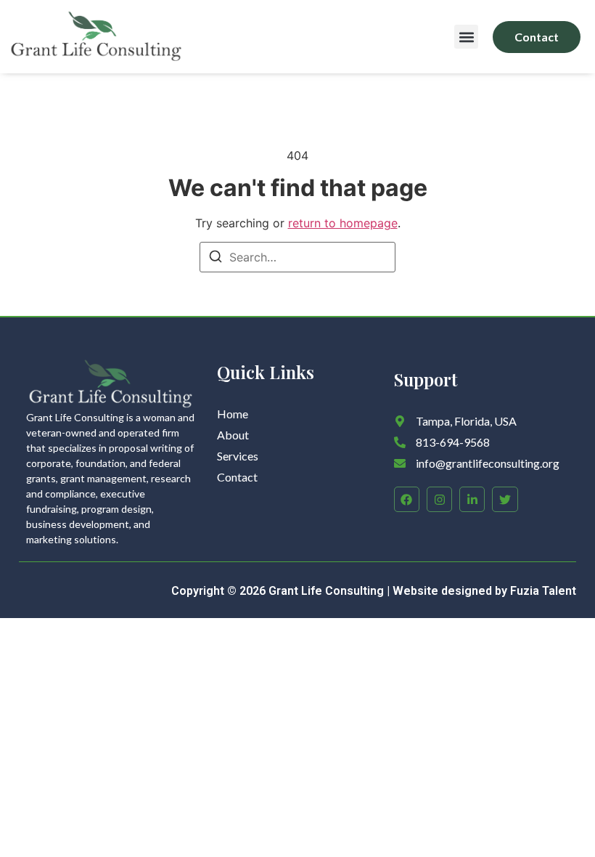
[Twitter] (504, 499)
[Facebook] (406, 499)
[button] (466, 37)
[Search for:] (297, 257)
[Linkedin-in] (472, 499)
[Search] (215, 258)
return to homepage (343, 223)
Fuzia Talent (543, 591)
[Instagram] (439, 499)
